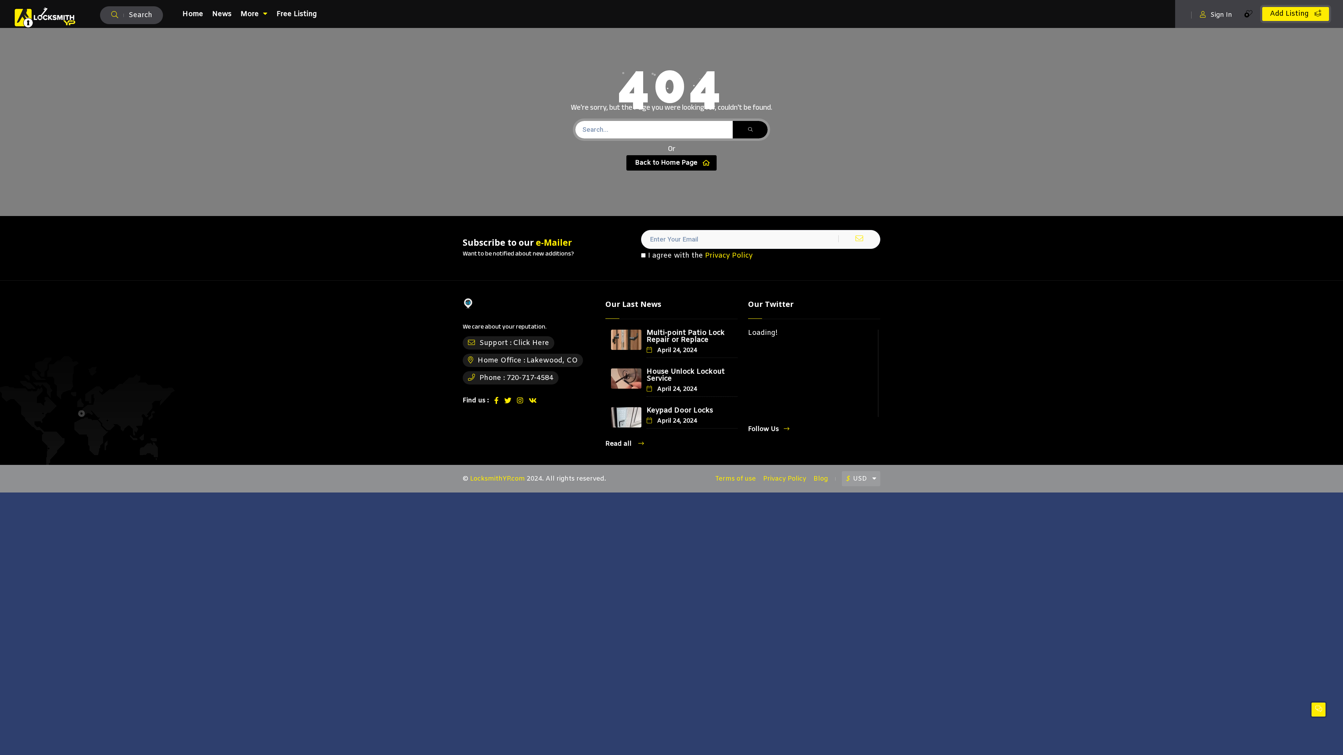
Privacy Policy (729, 255)
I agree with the (700, 255)
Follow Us (763, 429)
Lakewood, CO (552, 360)
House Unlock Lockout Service (686, 375)
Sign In (1221, 15)
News (222, 14)
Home (193, 14)
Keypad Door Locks (680, 410)
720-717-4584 (529, 378)
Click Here (531, 343)
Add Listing (1290, 14)
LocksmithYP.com (497, 479)
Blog (820, 479)
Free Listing (297, 14)
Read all (619, 443)
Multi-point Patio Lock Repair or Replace (686, 336)
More (250, 14)
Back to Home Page (666, 163)
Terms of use (735, 479)
